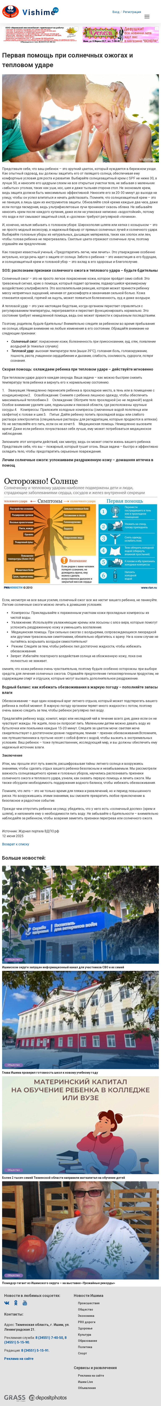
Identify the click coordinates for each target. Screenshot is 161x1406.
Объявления (87, 1388)
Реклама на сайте (91, 1375)
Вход (116, 12)
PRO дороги (86, 1322)
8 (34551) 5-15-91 (35, 1350)
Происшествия (89, 1303)
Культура (84, 1334)
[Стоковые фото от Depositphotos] (48, 1398)
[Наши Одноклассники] (15, 1302)
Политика (85, 1347)
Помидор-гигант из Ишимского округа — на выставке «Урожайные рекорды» (58, 1283)
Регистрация (132, 12)
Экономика (86, 1315)
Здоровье (85, 1328)
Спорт (82, 1353)
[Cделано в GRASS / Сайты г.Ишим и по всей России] (14, 1398)
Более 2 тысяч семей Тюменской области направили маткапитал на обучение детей (63, 1177)
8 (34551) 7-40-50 (49, 1338)
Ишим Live (85, 1382)
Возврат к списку (15, 844)
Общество (14, 959)
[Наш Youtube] (24, 1302)
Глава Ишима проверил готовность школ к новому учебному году (50, 1072)
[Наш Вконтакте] (6, 1302)
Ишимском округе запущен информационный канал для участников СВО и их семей (63, 967)
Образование (87, 1340)
